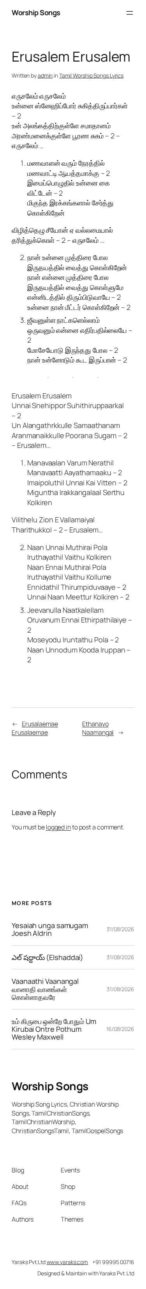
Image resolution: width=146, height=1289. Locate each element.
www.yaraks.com (67, 1262)
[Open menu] (129, 13)
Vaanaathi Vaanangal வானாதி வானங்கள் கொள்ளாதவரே (45, 989)
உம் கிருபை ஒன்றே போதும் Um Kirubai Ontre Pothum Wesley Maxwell (54, 1029)
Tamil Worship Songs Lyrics (91, 75)
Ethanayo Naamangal (98, 728)
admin (45, 75)
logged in (58, 827)
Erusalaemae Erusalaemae (35, 728)
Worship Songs (36, 12)
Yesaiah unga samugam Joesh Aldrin (50, 929)
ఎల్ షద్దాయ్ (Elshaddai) (47, 957)
